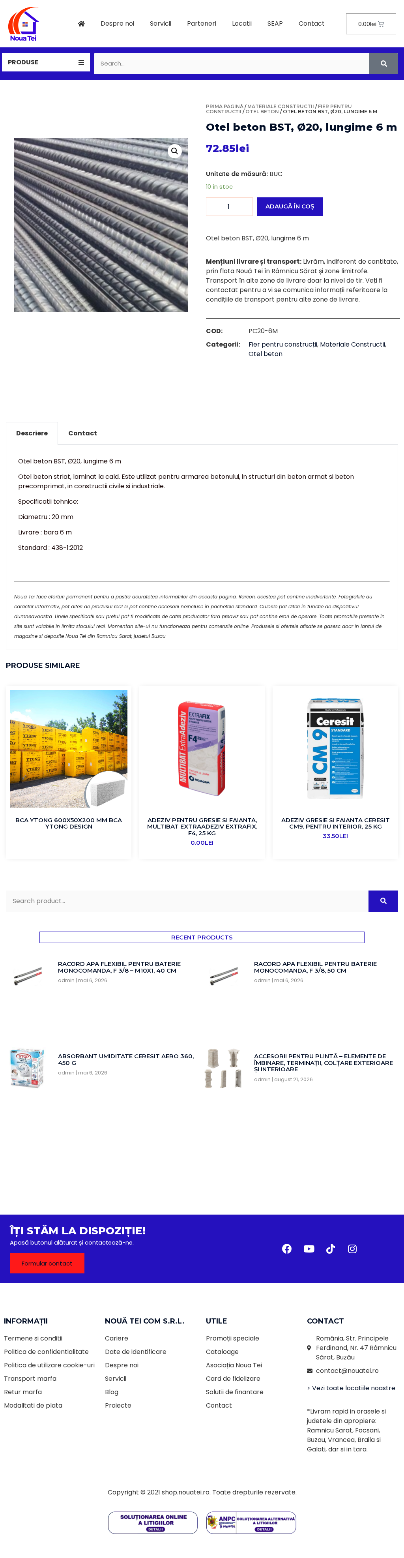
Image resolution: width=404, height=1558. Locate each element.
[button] (47, 1263)
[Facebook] (287, 1249)
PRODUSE (23, 62)
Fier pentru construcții (283, 344)
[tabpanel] (202, 547)
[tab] (46, 62)
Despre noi (117, 23)
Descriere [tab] (32, 433)
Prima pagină (224, 106)
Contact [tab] (82, 433)
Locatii (242, 23)
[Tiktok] (330, 1249)
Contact (312, 23)
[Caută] (383, 63)
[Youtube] (309, 1249)
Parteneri (201, 23)
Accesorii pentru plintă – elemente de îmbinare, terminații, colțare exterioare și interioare (323, 1062)
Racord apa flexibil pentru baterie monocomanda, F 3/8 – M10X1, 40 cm (119, 967)
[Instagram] (352, 1249)
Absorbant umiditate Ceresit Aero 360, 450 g (126, 1059)
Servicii (160, 23)
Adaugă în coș (290, 206)
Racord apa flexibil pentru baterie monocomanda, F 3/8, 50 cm (315, 967)
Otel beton (262, 111)
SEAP (275, 23)
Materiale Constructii (280, 106)
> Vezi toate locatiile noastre (351, 1388)
